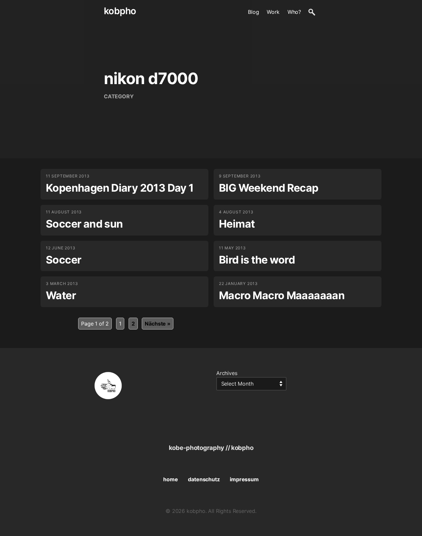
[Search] (311, 11)
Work (273, 12)
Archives (226, 373)
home (170, 479)
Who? (294, 12)
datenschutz (204, 479)
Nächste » (157, 323)
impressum (244, 479)
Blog (253, 12)
